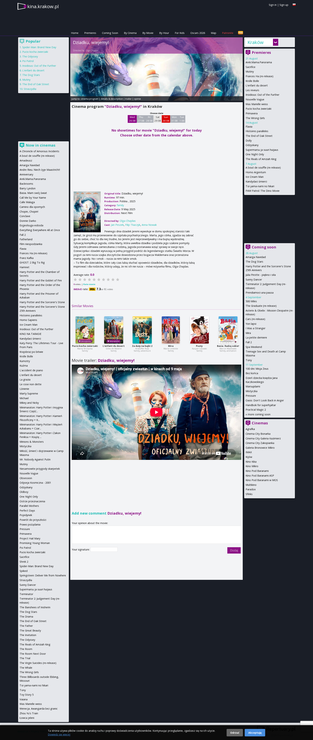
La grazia (25, 379)
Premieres (90, 33)
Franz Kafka (27, 258)
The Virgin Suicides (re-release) (38, 663)
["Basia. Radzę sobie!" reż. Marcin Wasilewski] (228, 330)
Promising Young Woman (35, 543)
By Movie (147, 33)
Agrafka (250, 429)
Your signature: (81, 549)
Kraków (255, 42)
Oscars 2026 (197, 33)
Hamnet (24, 267)
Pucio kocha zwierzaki (85, 346)
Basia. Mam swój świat (33, 193)
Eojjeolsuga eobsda (31, 225)
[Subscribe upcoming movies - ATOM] (240, 33)
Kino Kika (251, 461)
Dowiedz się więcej (59, 734)
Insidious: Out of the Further (262, 94)
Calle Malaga (27, 202)
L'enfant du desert (114, 346)
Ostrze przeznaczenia (32, 501)
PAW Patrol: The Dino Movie (262, 190)
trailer (128, 98)
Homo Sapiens (28, 320)
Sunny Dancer (254, 279)
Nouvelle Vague (255, 99)
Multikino (251, 485)
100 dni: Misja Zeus (257, 368)
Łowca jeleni (27, 718)
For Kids (180, 33)
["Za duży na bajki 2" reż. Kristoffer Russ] (142, 330)
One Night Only (255, 154)
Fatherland (26, 239)
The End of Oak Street (259, 136)
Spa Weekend (254, 347)
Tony (249, 360)
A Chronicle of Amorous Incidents (39, 151)
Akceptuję (255, 732)
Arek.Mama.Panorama (259, 62)
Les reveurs (252, 90)
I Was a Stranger (255, 328)
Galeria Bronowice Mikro (260, 447)
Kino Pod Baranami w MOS (262, 480)
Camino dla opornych (32, 207)
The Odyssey (30, 56)
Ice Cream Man (255, 176)
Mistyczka (251, 391)
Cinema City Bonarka (258, 433)
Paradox (251, 489)
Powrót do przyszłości (33, 519)
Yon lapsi (251, 323)
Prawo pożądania (30, 524)
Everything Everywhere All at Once (40, 230)
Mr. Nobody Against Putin (35, 459)
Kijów (249, 457)
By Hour (164, 33)
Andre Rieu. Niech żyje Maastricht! (40, 169)
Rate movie (89, 284)
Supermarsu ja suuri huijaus (262, 149)
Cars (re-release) (255, 319)
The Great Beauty (30, 630)
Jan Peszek (117, 224)
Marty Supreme (29, 393)
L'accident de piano (31, 370)
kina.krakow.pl (43, 6)
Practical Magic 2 (256, 409)
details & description (112, 98)
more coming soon (259, 414)
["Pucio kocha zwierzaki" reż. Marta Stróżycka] (85, 330)
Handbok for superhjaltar (261, 405)
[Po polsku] (294, 5)
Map (213, 33)
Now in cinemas (40, 145)
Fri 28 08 (149, 118)
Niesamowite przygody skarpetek (40, 468)
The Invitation (28, 635)
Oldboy (24, 492)
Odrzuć (234, 732)
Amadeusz (26, 160)
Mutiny (250, 71)
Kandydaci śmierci (256, 181)
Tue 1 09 (182, 118)
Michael (24, 398)
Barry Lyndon (28, 188)
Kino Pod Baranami (257, 471)
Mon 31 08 (174, 118)
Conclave (25, 216)
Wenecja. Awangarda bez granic (39, 708)
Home (74, 33)
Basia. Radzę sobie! (228, 346)
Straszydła (30, 89)
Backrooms (26, 183)
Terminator (26, 594)
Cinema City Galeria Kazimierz (263, 438)
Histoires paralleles (257, 131)
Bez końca (252, 373)
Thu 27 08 (141, 118)
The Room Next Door (33, 653)
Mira (171, 346)
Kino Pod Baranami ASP (260, 475)
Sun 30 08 (166, 118)
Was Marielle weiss (257, 104)
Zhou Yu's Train (29, 713)
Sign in (273, 5)
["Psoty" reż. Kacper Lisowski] (199, 330)
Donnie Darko (28, 221)
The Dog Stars (254, 261)
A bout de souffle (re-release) (263, 167)
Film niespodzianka (31, 244)
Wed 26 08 (132, 118)
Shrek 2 (24, 561)
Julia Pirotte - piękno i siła (261, 275)
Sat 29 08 (158, 118)
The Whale (26, 667)
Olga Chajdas (91, 50)
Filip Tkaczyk (132, 224)
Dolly (249, 140)
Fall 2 (249, 342)
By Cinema (130, 33)
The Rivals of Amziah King (261, 159)
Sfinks (249, 494)
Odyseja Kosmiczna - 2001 (35, 482)
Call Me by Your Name (33, 197)
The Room (26, 649)
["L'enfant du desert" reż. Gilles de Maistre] (113, 330)
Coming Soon (110, 33)
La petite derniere (256, 337)
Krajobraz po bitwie (31, 352)
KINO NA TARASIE (30, 334)
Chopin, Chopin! (29, 211)
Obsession (26, 478)
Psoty (199, 346)
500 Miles (251, 301)
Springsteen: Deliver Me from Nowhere (43, 575)
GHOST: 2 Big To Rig (32, 262)
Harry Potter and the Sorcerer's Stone (42, 302)
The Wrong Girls (255, 118)
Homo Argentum (256, 172)
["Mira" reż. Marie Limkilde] (171, 330)
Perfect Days (27, 510)
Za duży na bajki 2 (142, 346)
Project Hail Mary (30, 538)
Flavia (249, 126)
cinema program (89, 98)
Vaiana (24, 699)
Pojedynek (26, 515)
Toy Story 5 (27, 694)
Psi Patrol (28, 61)
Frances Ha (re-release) (259, 76)
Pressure (251, 395)
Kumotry (25, 361)
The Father (26, 625)
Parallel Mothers (29, 506)
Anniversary (26, 174)
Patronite (227, 33)
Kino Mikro (252, 466)
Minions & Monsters (32, 441)
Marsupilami (253, 386)
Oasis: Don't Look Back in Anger (265, 400)
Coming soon (264, 247)
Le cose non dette (30, 384)
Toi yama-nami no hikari (260, 186)
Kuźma (24, 365)
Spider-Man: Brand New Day (39, 47)
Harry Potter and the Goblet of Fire (41, 280)
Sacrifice (250, 67)
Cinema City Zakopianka (260, 443)
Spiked (24, 571)
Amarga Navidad (256, 257)
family (120, 205)
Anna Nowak (149, 224)
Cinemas (260, 423)
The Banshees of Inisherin (35, 607)
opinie (137, 98)
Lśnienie (24, 388)
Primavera (252, 113)
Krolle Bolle (252, 81)
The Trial (25, 658)
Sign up (283, 5)
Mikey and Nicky (29, 402)
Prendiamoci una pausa (260, 292)
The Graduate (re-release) (261, 305)
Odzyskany (252, 145)
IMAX (249, 452)
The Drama (26, 616)
